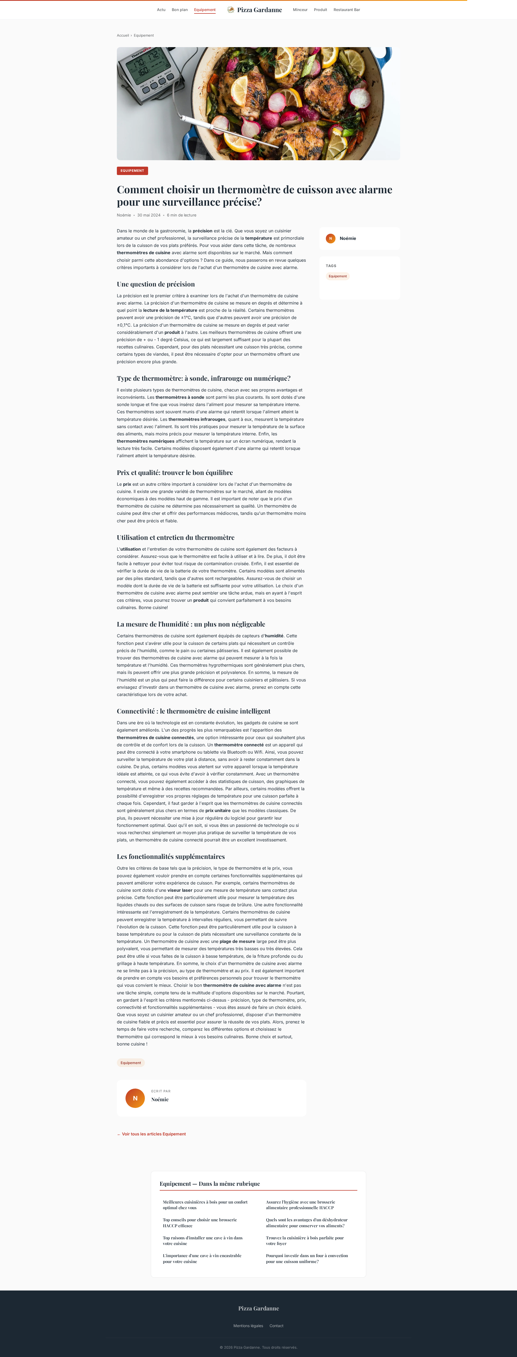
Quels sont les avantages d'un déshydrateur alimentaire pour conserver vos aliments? (307, 1222)
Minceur (300, 9)
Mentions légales (248, 1325)
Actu (161, 9)
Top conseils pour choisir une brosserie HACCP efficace (200, 1222)
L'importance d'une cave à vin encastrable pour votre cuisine (202, 1258)
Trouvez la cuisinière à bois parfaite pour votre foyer (305, 1240)
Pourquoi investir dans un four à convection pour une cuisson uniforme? (307, 1258)
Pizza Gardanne (259, 9)
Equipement (205, 9)
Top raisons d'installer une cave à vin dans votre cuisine (203, 1240)
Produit (320, 9)
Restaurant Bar (347, 9)
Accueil (123, 35)
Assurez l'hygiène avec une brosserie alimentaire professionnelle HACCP (300, 1204)
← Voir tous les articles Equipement (151, 1133)
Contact (277, 1325)
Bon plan (180, 9)
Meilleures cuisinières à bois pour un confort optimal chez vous (205, 1204)
